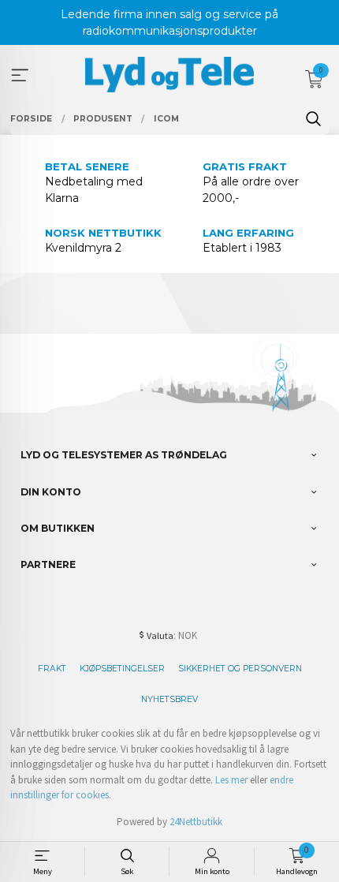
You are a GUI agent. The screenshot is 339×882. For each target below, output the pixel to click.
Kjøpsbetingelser (122, 668)
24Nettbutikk (196, 821)
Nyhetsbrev (169, 699)
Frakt (52, 668)
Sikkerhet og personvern (240, 668)
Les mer (231, 780)
